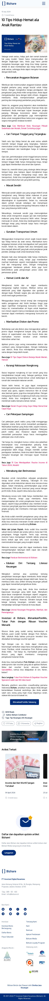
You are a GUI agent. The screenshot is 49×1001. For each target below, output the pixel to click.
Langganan (8, 853)
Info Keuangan (27, 718)
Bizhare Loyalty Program (35, 943)
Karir (28, 926)
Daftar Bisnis (6, 933)
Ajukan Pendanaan (33, 934)
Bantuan (29, 930)
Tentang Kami (31, 922)
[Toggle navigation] (43, 3)
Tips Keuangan (15, 718)
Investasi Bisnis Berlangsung (7, 927)
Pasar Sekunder (8, 937)
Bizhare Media (31, 939)
